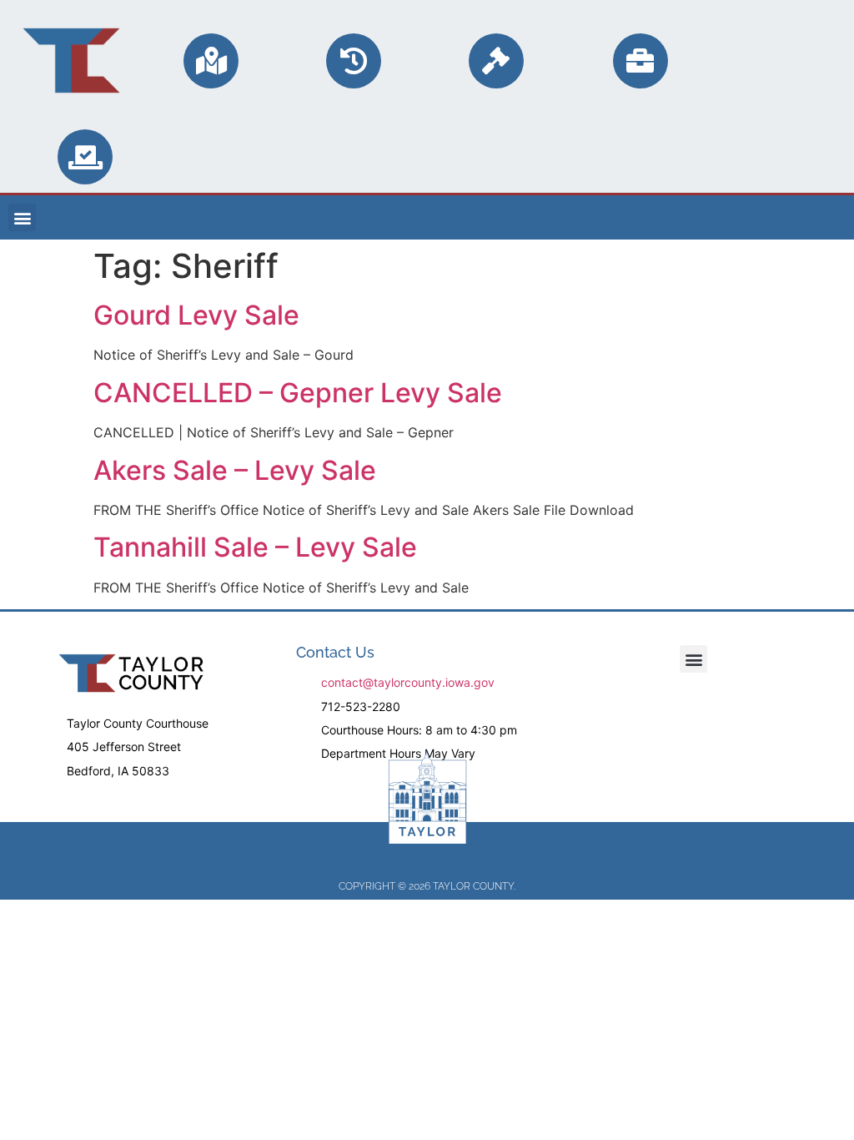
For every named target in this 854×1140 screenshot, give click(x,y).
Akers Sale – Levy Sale (234, 470)
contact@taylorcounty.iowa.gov (408, 682)
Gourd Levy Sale (196, 315)
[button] (22, 217)
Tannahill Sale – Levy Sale (255, 547)
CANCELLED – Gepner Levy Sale (297, 392)
